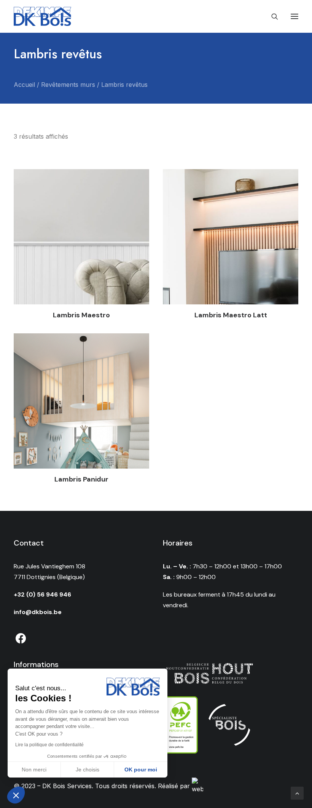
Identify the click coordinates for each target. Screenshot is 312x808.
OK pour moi (140, 769)
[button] (16, 795)
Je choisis (87, 769)
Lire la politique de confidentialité (49, 744)
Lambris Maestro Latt (230, 315)
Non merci (34, 769)
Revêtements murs (68, 84)
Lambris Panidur (81, 479)
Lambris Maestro (81, 315)
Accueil (24, 84)
